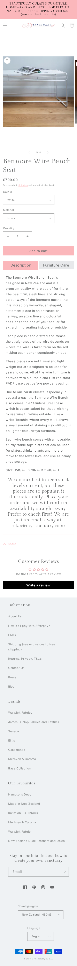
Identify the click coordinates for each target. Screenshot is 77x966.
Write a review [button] (38, 585)
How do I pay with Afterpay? (29, 625)
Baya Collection (19, 768)
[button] (5, 25)
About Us (15, 616)
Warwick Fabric (19, 831)
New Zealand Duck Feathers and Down (36, 840)
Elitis (11, 740)
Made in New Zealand (24, 803)
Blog (11, 686)
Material (8, 210)
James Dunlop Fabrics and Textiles (33, 722)
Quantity (8, 228)
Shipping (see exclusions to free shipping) (31, 646)
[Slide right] (47, 152)
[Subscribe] (64, 872)
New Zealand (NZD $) (36, 914)
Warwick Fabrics (20, 712)
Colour (7, 191)
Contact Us (16, 668)
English (36, 936)
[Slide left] (29, 152)
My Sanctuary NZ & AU (42, 959)
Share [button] (12, 544)
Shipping (23, 185)
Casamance (16, 749)
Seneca (13, 731)
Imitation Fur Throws (23, 813)
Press (12, 677)
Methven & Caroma (22, 759)
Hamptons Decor (20, 794)
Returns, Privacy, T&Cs (24, 658)
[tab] (21, 265)
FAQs (12, 635)
